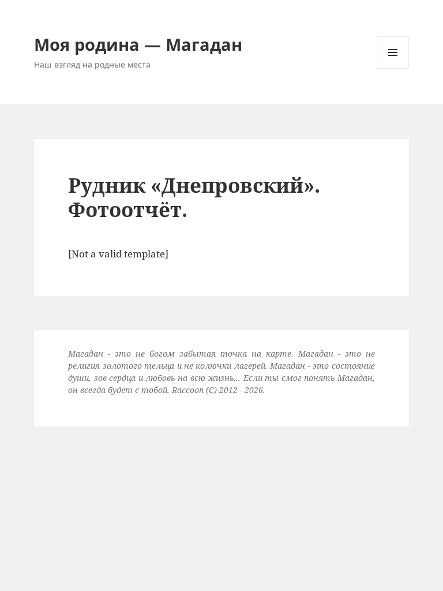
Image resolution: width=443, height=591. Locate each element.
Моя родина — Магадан (138, 44)
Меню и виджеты (393, 68)
